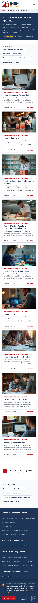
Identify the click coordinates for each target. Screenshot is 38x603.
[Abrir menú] (34, 4)
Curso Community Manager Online (17, 95)
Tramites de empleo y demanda (14, 50)
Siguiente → (29, 471)
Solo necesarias (24, 598)
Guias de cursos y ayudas (11, 62)
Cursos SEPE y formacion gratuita (15, 92)
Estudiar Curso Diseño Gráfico (15, 400)
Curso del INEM (7, 526)
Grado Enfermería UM (9, 577)
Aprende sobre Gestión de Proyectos (15, 530)
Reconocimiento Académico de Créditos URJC (18, 565)
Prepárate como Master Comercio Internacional (19, 518)
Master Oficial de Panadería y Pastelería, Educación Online (15, 227)
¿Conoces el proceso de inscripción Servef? (17, 561)
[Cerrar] (34, 598)
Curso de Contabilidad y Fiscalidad (17, 357)
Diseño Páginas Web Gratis (14, 443)
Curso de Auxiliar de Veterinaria (16, 271)
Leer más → (30, 107)
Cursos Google (9, 314)
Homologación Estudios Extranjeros (15, 557)
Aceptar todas (9, 598)
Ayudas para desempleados (12, 54)
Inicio (3, 11)
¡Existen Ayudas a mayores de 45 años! (15, 546)
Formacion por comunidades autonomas (17, 58)
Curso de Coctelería (11, 138)
